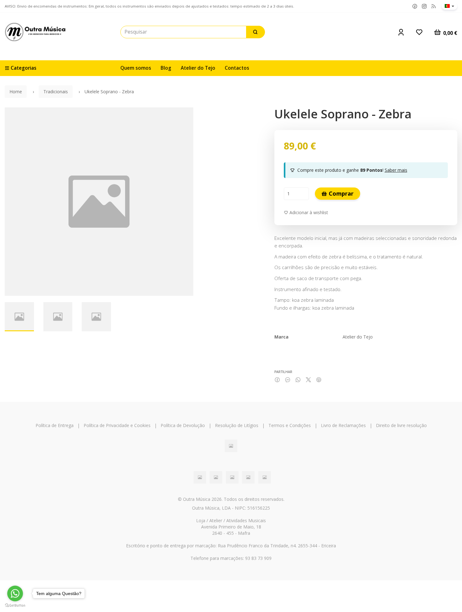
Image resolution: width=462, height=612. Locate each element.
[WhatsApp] (298, 380)
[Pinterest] (319, 380)
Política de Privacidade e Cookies (117, 425)
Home (15, 92)
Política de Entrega (55, 425)
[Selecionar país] (449, 6)
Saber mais (396, 170)
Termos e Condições (289, 425)
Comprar (340, 193)
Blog (166, 68)
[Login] (401, 32)
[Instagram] (424, 6)
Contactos (237, 68)
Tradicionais (55, 92)
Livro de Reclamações (343, 425)
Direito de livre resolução (401, 425)
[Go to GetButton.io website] (15, 606)
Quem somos (135, 68)
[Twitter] (308, 380)
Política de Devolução (183, 425)
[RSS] (433, 6)
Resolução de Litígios (236, 425)
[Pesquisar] (255, 32)
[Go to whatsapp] (15, 593)
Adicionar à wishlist (308, 212)
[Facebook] (415, 6)
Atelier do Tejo (198, 68)
